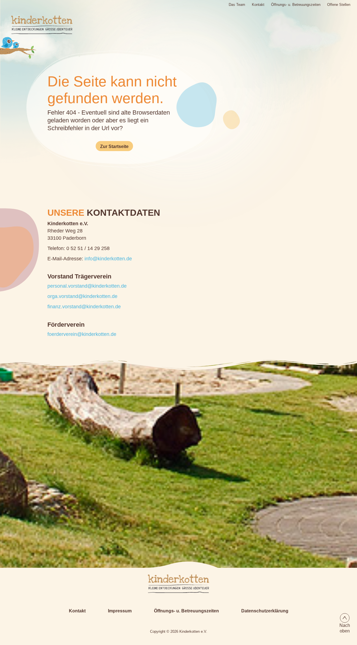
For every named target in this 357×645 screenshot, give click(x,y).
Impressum (120, 610)
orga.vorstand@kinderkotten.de (82, 296)
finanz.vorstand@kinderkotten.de (84, 306)
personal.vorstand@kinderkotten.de (87, 286)
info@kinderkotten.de (108, 258)
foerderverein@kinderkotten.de (81, 334)
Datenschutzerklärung (264, 610)
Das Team (237, 4)
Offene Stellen (338, 4)
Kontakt (258, 4)
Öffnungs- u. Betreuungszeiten (295, 4)
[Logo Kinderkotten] (35, 25)
